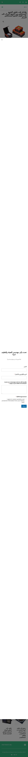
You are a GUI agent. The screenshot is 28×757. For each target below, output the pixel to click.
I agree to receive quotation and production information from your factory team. (13, 400)
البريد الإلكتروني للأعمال (20, 374)
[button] (2, 39)
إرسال (24, 406)
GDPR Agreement (21, 396)
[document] (14, 378)
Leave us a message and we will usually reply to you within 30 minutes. (15, 382)
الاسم (25, 366)
